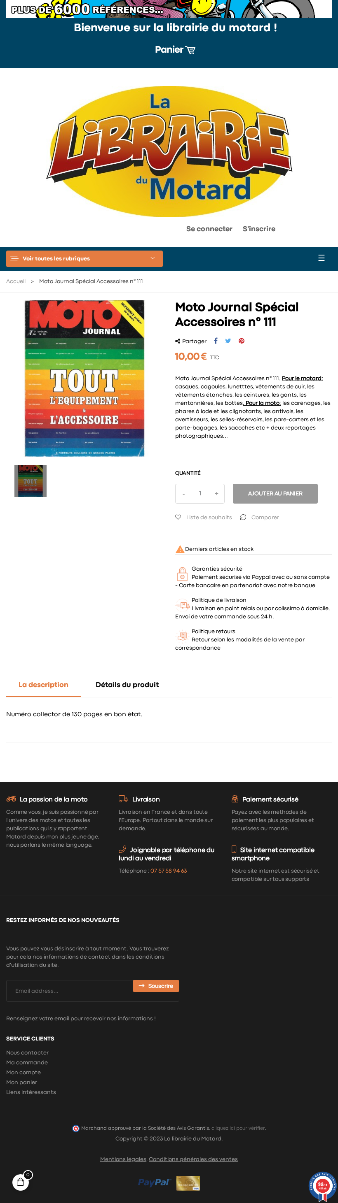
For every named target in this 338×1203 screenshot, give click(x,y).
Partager (216, 341)
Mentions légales (123, 1159)
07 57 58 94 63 (168, 871)
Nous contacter (27, 1052)
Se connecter (209, 229)
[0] (153, 231)
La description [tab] (43, 685)
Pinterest (241, 341)
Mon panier (21, 1082)
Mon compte (23, 1072)
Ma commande (27, 1062)
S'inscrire (259, 229)
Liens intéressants (31, 1092)
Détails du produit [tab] (127, 685)
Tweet (228, 341)
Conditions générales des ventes (193, 1159)
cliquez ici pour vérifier (238, 1128)
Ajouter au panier (275, 493)
